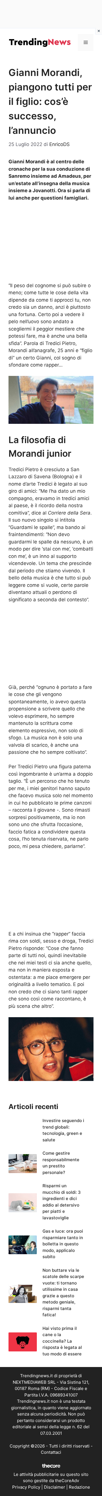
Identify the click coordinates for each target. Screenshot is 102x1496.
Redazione (79, 1487)
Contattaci (51, 1452)
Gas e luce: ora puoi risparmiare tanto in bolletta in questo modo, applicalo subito (62, 1243)
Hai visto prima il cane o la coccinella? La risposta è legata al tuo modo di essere (62, 1341)
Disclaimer (54, 1487)
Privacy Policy (26, 1487)
